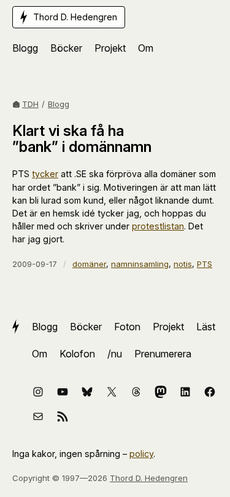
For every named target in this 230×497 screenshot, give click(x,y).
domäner (89, 264)
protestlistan (158, 226)
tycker (45, 174)
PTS (204, 264)
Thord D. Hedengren (149, 478)
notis (183, 264)
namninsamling (140, 264)
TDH (30, 104)
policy (141, 453)
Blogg (58, 104)
